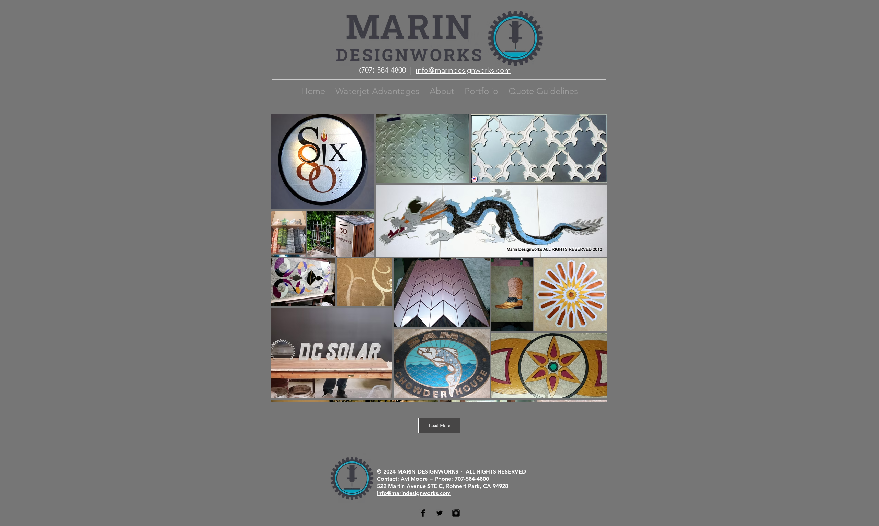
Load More (439, 425)
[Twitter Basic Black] (439, 513)
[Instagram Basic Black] (456, 513)
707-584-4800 (472, 479)
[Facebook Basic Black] (423, 513)
